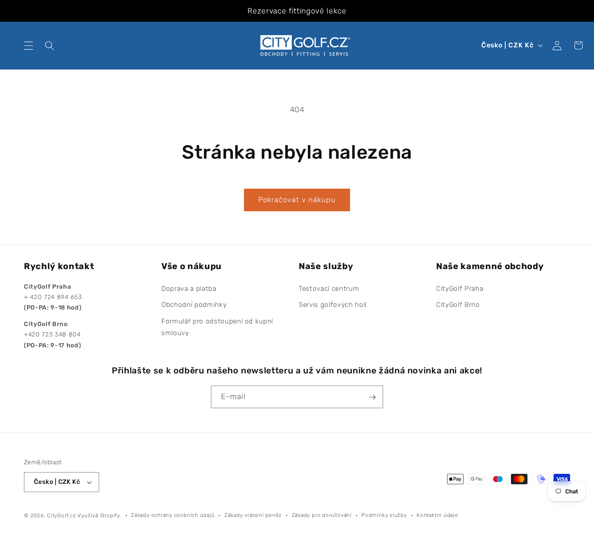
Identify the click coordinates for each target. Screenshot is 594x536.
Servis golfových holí (333, 305)
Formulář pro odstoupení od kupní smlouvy (217, 327)
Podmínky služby (384, 515)
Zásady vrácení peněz (253, 515)
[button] (28, 45)
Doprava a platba (189, 289)
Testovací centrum (329, 289)
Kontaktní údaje (437, 515)
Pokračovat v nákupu (297, 200)
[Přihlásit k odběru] (372, 397)
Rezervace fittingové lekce (296, 11)
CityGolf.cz (61, 516)
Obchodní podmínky (194, 305)
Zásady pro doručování (322, 515)
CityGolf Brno (458, 305)
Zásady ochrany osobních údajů (172, 515)
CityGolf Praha (459, 289)
